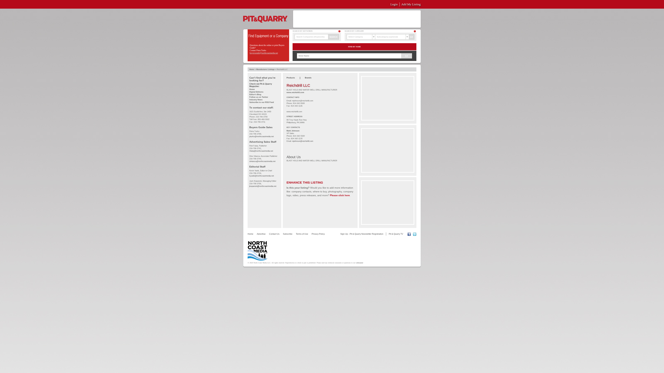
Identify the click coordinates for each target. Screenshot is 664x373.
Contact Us (274, 234)
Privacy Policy (318, 234)
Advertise (261, 234)
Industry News (255, 100)
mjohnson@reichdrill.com (302, 101)
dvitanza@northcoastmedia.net (262, 161)
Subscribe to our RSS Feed (261, 102)
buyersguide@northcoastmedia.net (264, 53)
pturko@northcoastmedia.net (261, 136)
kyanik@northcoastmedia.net (261, 176)
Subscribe (287, 234)
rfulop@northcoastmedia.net (261, 151)
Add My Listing (411, 4)
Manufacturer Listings (265, 69)
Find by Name (354, 47)
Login (394, 4)
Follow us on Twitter (258, 97)
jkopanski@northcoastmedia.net (262, 186)
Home (251, 69)
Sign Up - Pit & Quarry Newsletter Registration (361, 234)
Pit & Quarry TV (396, 234)
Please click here (340, 195)
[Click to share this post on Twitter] (414, 235)
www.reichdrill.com (295, 92)
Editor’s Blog (255, 94)
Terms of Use (302, 234)
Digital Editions (256, 92)
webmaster (359, 263)
